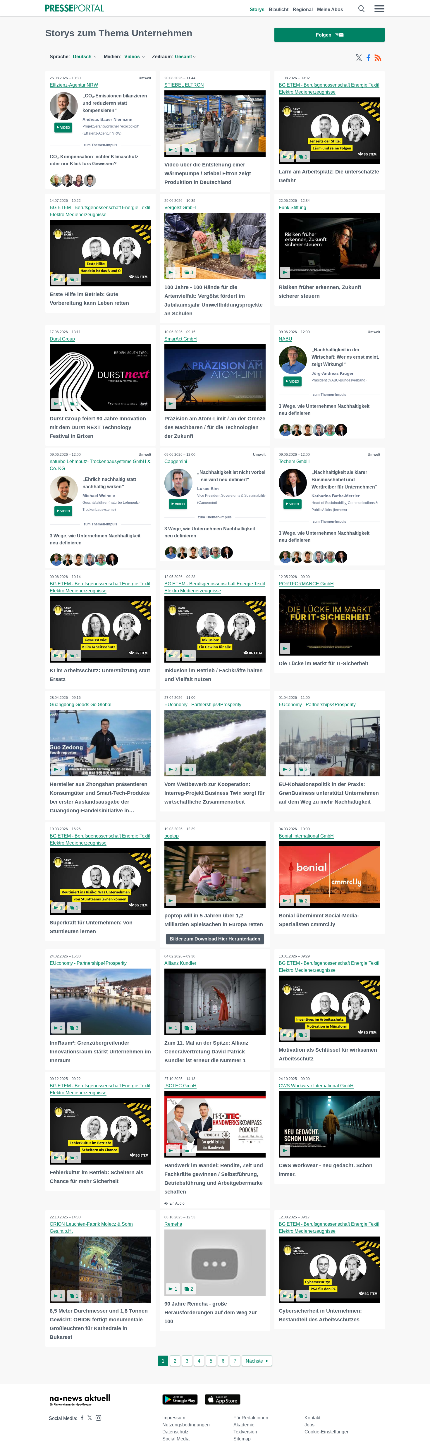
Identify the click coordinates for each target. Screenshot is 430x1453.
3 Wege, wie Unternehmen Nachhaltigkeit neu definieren (324, 410)
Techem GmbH (294, 461)
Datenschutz (175, 1431)
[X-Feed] (359, 58)
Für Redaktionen (250, 1417)
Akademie (243, 1424)
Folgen (323, 34)
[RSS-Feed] (378, 58)
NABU (285, 338)
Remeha (173, 1224)
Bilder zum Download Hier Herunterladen (215, 938)
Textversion (245, 1431)
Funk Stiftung (292, 207)
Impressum (173, 1417)
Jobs (309, 1424)
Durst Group (62, 338)
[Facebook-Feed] (368, 58)
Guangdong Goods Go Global (80, 704)
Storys (257, 9)
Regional (303, 9)
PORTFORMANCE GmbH (306, 583)
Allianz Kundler (180, 963)
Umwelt (145, 78)
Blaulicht (278, 9)
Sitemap (242, 1438)
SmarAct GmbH (180, 338)
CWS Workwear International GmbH (316, 1085)
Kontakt (312, 1417)
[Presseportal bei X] (88, 1418)
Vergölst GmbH (180, 207)
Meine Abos (330, 9)
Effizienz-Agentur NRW (74, 84)
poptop (171, 835)
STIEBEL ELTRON (184, 84)
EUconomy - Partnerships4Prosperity (202, 704)
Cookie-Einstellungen (327, 1431)
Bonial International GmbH (306, 835)
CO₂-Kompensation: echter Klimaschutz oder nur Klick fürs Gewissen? (94, 160)
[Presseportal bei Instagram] (96, 1417)
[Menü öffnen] (379, 9)
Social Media (176, 1438)
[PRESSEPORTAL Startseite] (74, 9)
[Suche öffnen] (361, 9)
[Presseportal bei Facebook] (80, 1418)
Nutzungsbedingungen (186, 1424)
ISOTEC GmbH (180, 1085)
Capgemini (175, 461)
